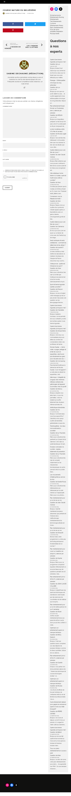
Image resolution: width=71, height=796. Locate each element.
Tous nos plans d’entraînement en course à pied (58, 751)
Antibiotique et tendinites (57, 407)
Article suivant (32, 43)
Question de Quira (55, 268)
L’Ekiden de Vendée (13, 47)
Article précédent (14, 44)
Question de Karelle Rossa (58, 481)
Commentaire (8, 106)
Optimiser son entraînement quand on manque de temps (57, 630)
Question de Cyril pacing (57, 361)
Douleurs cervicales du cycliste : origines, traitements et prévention (57, 449)
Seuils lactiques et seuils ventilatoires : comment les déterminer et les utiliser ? (58, 243)
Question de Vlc (55, 410)
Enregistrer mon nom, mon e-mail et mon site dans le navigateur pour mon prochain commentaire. (24, 171)
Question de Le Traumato (57, 433)
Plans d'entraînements (56, 27)
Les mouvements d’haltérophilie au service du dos (57, 477)
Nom (5, 140)
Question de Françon (56, 289)
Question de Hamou (56, 389)
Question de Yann (55, 182)
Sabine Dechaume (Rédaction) (15, 13)
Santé (57, 33)
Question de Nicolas (56, 686)
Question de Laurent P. (57, 247)
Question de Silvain (55, 611)
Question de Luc (55, 64)
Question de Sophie (56, 558)
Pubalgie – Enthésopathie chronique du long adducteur (57, 83)
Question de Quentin (56, 662)
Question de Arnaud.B (56, 532)
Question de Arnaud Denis (58, 331)
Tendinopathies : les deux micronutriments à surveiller (57, 428)
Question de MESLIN (56, 115)
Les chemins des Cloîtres (32, 46)
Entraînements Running (57, 17)
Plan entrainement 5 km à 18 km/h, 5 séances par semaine (57, 579)
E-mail (5, 150)
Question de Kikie (55, 755)
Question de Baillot (55, 732)
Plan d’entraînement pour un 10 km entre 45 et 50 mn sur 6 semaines (58, 607)
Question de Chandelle (57, 310)
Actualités (53, 31)
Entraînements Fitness (56, 25)
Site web (6, 159)
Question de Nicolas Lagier (58, 134)
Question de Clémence (57, 226)
